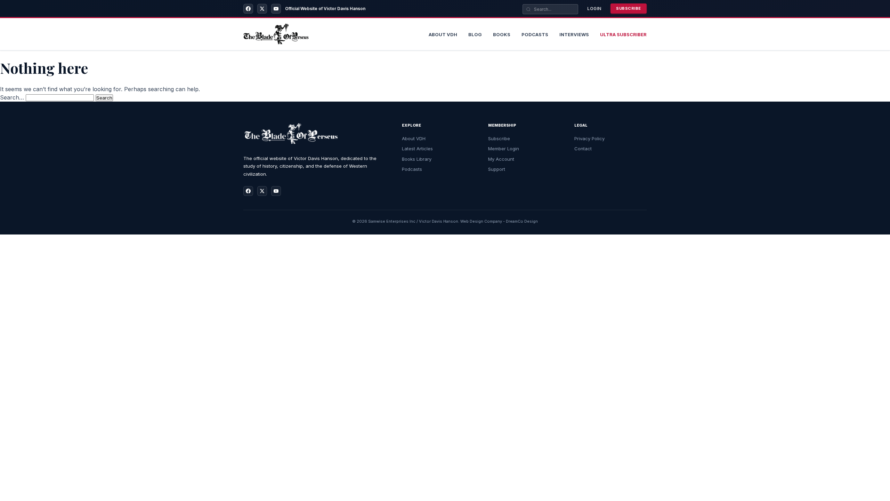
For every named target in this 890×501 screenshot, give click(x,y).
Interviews (574, 34)
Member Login (503, 148)
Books (501, 34)
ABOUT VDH (443, 34)
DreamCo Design (522, 221)
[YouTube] (276, 9)
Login (594, 8)
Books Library (416, 159)
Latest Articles (417, 148)
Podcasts (534, 34)
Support (496, 169)
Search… (12, 97)
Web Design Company (481, 221)
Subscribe (628, 8)
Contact (583, 148)
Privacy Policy (589, 138)
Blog (475, 34)
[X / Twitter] (262, 9)
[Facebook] (248, 9)
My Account (501, 159)
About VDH (414, 138)
